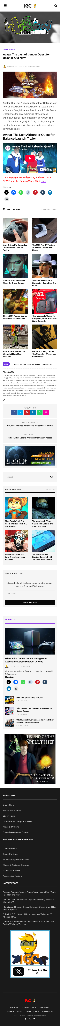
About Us (14, 1008)
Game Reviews (10, 848)
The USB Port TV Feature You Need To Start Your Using (43, 247)
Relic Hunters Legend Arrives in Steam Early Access (30, 438)
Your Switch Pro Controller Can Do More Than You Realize (15, 247)
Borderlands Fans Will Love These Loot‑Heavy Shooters (15, 557)
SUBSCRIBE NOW (30, 602)
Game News (8, 805)
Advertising (44, 1008)
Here (43, 181)
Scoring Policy (29, 1008)
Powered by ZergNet (49, 209)
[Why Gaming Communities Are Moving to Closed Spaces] (9, 711)
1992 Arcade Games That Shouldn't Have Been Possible (14, 354)
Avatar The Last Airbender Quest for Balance (33, 364)
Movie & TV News (11, 827)
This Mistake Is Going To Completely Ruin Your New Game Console (44, 318)
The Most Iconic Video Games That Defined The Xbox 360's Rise (42, 523)
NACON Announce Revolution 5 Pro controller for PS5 (30, 426)
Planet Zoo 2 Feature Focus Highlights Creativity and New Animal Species (29, 908)
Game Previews (10, 854)
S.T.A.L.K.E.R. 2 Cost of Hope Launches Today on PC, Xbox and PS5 (28, 915)
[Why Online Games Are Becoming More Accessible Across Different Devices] (30, 641)
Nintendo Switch (27, 110)
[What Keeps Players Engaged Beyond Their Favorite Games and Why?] (9, 723)
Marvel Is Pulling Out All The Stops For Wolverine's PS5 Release (44, 354)
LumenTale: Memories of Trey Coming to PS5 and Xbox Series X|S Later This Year (28, 922)
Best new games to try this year (29, 697)
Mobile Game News (12, 810)
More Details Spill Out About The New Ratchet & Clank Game (16, 523)
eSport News (9, 816)
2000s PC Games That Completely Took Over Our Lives (44, 283)
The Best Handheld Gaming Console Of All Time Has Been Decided (42, 557)
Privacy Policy (32, 1011)
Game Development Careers (16, 832)
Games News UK (9, 49)
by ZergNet (50, 489)
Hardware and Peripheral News (17, 821)
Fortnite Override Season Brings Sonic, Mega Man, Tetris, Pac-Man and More (29, 893)
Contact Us (47, 1011)
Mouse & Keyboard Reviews (16, 865)
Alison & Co (12, 66)
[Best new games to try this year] (9, 700)
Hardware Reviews (11, 870)
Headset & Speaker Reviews (16, 859)
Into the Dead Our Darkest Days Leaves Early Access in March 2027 (28, 900)
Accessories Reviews (12, 876)
